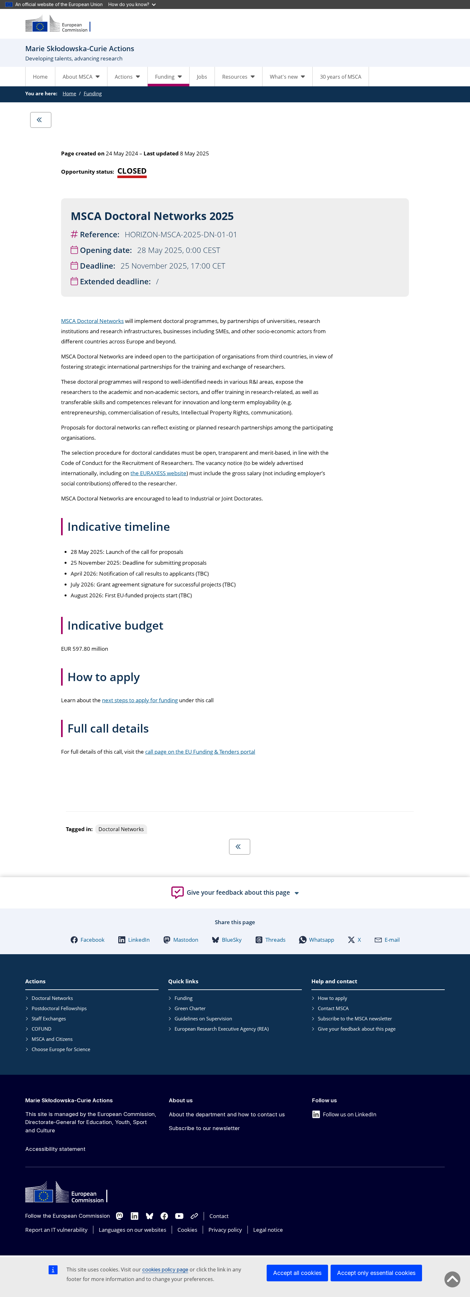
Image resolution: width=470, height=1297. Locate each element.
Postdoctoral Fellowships (59, 1008)
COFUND (41, 1029)
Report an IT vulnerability (56, 1229)
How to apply (332, 998)
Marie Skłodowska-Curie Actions (69, 1100)
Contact (219, 1216)
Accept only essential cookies (376, 1272)
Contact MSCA (333, 1008)
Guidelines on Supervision (203, 1018)
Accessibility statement (55, 1149)
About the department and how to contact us (227, 1114)
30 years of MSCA (340, 76)
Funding (93, 93)
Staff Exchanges (49, 1018)
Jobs (202, 76)
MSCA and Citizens (52, 1039)
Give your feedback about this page (357, 1029)
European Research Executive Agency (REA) (222, 1029)
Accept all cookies (297, 1272)
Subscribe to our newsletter (204, 1128)
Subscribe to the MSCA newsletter (355, 1018)
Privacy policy (225, 1229)
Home (40, 76)
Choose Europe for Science (61, 1049)
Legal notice (268, 1229)
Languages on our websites (132, 1229)
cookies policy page (165, 1269)
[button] (87, 940)
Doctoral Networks (52, 998)
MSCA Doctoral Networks (92, 321)
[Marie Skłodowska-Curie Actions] (62, 24)
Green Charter (190, 1008)
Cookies (187, 1229)
